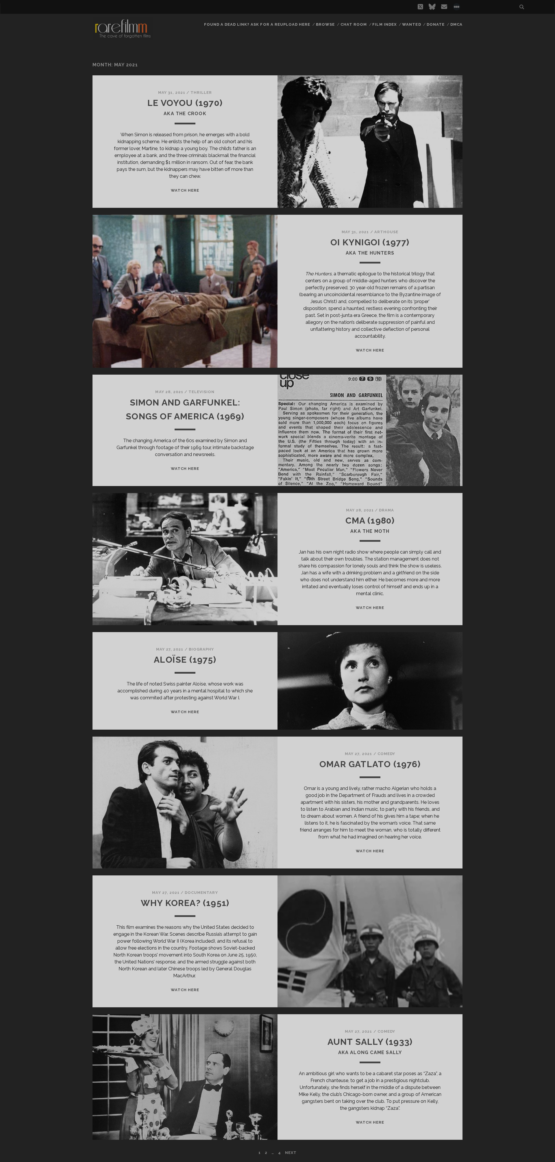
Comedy (386, 754)
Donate (436, 24)
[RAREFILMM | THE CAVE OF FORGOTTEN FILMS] (122, 37)
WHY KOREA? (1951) (185, 903)
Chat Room (354, 24)
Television (201, 392)
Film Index (384, 24)
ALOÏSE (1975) (185, 660)
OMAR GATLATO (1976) (370, 764)
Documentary (201, 892)
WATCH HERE (185, 190)
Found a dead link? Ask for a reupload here (257, 24)
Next (291, 1152)
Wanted (411, 24)
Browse (325, 24)
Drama (386, 510)
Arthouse (386, 232)
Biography (201, 649)
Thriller (201, 92)
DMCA (456, 24)
